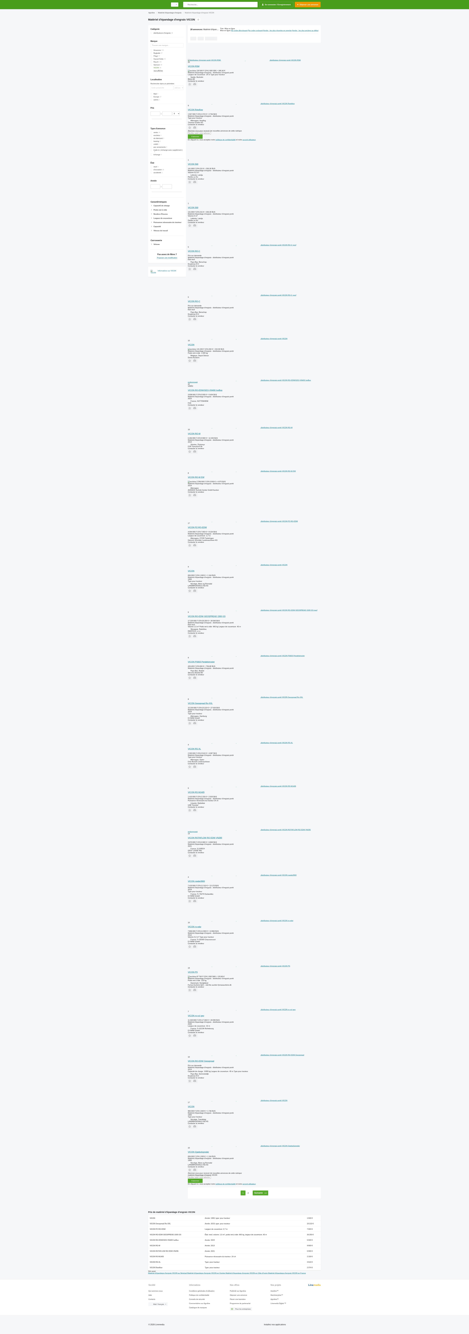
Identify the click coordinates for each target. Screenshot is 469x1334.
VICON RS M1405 (196, 792)
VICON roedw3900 (196, 881)
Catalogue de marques (198, 1307)
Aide (150, 1295)
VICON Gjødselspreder (198, 1152)
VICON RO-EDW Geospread (201, 1061)
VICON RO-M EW (196, 477)
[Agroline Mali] (158, 5)
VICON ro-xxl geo (196, 1016)
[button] (190, 84)
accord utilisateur (249, 140)
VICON (191, 345)
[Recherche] (185, 4)
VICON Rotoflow (195, 110)
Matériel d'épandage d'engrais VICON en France (287, 1273)
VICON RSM (193, 66)
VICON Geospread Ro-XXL (200, 703)
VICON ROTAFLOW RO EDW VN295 (205, 838)
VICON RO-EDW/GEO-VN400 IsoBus (205, 390)
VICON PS (193, 972)
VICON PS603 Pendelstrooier (201, 662)
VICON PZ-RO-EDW (197, 527)
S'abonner (195, 137)
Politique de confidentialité (199, 1295)
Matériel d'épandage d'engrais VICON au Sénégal (167, 1273)
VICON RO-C (194, 251)
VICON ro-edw (194, 927)
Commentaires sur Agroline (199, 1303)
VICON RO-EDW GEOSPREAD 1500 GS (206, 616)
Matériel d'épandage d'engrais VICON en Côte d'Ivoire (247, 1273)
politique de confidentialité (226, 140)
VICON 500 (193, 164)
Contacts (151, 1299)
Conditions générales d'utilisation (201, 1291)
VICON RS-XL (194, 749)
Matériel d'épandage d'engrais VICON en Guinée (206, 1273)
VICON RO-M (194, 434)
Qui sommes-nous (155, 1291)
